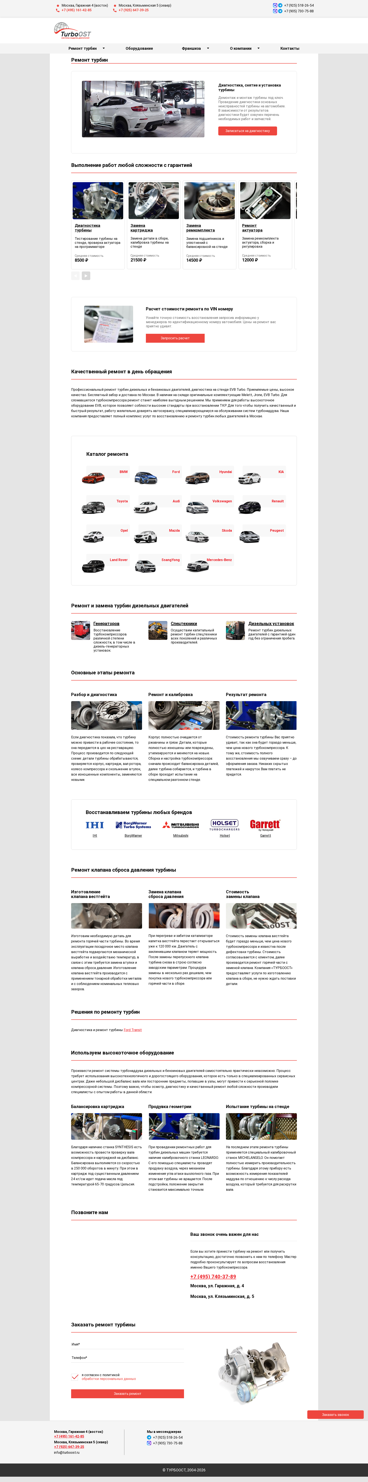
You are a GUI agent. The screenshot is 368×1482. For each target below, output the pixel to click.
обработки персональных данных (109, 1379)
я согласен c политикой (109, 1377)
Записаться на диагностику (248, 131)
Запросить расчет (175, 338)
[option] (98, 224)
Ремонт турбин (83, 48)
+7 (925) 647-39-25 (134, 10)
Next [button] (86, 275)
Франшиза (191, 48)
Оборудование (139, 48)
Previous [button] (75, 275)
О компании (241, 48)
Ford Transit (133, 1030)
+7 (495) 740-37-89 (213, 1276)
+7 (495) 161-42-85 (77, 10)
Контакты (289, 48)
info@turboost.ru (66, 1453)
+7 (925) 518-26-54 (299, 5)
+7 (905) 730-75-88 (299, 11)
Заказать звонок (335, 1415)
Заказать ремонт (127, 1394)
